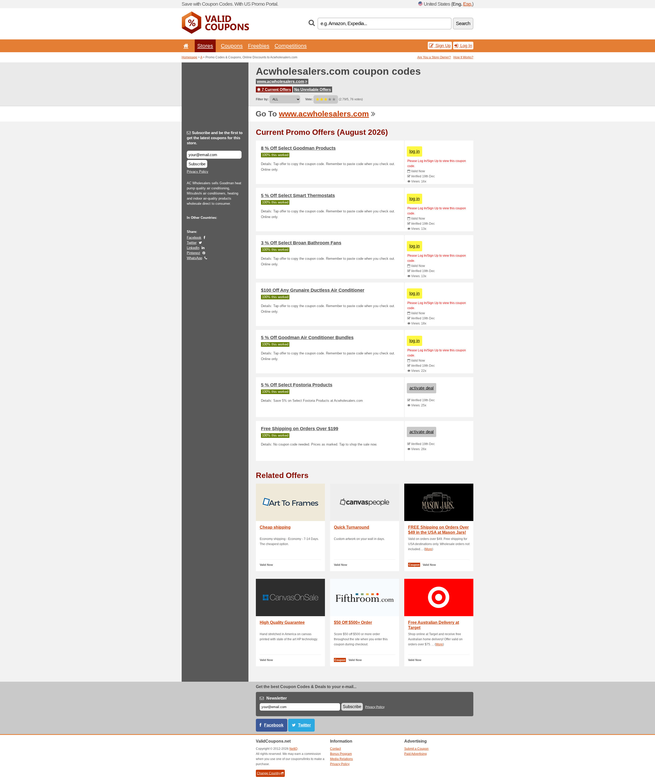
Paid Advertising (415, 754)
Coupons (232, 46)
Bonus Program (341, 754)
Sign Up (442, 45)
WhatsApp (194, 258)
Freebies (258, 46)
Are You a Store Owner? (434, 57)
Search (463, 23)
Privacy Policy (197, 171)
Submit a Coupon (416, 749)
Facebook (194, 238)
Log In (465, 45)
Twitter (191, 243)
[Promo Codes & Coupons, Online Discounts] (215, 33)
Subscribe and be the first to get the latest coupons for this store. (215, 138)
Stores (205, 46)
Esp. (467, 4)
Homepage (189, 57)
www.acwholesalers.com (280, 81)
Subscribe (197, 164)
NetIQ (293, 749)
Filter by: (262, 99)
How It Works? (463, 57)
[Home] (185, 46)
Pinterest (193, 253)
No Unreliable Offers (312, 89)
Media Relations (341, 759)
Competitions (291, 46)
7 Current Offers (276, 89)
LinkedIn (193, 248)
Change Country (268, 773)
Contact (335, 749)
